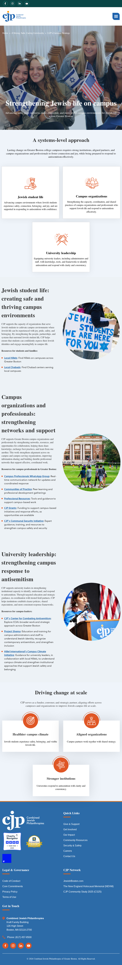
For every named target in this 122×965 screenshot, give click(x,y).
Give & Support (71, 824)
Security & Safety (72, 845)
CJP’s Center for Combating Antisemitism (27, 618)
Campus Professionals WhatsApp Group (26, 476)
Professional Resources (17, 498)
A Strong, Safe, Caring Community (28, 33)
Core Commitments (12, 886)
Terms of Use (9, 897)
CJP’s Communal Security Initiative (23, 521)
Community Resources (75, 840)
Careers (67, 851)
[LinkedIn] (21, 946)
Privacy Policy (9, 891)
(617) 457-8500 (23, 937)
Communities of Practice (18, 489)
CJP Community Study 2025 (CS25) (82, 891)
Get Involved (70, 829)
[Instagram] (13, 946)
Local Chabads (12, 367)
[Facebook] (5, 946)
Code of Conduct (11, 881)
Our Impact (69, 835)
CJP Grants (10, 508)
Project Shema (12, 631)
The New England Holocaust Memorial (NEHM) (88, 886)
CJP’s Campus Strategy (58, 33)
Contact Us (69, 856)
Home (5, 33)
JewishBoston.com (73, 881)
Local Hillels (10, 358)
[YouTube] (29, 946)
